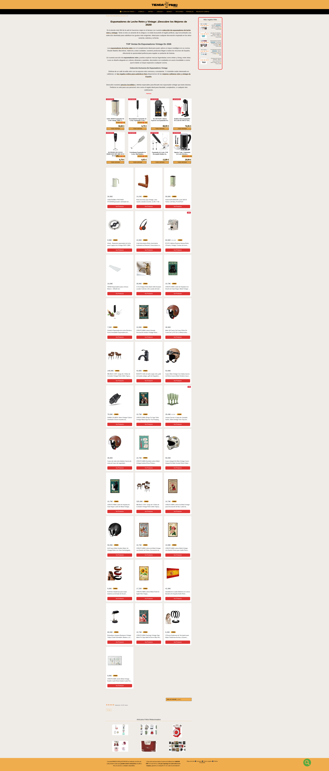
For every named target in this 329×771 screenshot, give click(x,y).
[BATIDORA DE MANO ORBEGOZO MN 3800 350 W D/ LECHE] (115, 142)
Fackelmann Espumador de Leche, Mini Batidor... (138, 153)
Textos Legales (207, 761)
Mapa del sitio (190, 761)
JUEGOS (160, 11)
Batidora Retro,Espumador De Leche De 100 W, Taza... (182, 119)
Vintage (109, 710)
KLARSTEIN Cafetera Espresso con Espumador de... (160, 119)
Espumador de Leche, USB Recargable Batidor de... (160, 153)
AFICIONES (179, 11)
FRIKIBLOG (190, 11)
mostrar (179, 699)
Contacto (198, 761)
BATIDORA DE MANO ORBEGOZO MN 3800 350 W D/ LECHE (115, 154)
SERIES (169, 11)
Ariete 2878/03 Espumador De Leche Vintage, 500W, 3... (115, 119)
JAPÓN (150, 11)
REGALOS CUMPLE (202, 11)
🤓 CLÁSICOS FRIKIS (127, 11)
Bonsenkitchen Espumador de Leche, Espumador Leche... (137, 119)
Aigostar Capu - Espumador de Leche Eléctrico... (182, 153)
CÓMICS (141, 11)
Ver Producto (120, 206)
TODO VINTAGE (115, 128)
